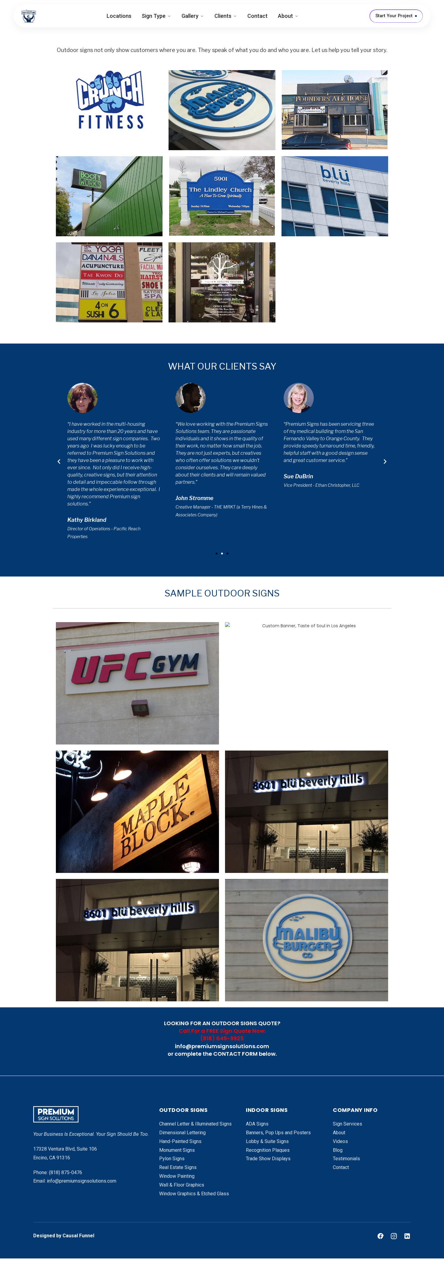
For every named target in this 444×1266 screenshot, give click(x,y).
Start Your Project (394, 15)
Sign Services (347, 1124)
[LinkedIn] (407, 1236)
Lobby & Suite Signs (267, 1141)
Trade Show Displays (268, 1158)
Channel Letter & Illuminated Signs (195, 1124)
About (285, 16)
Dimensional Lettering (182, 1132)
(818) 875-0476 (65, 1172)
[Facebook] (380, 1236)
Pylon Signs (172, 1158)
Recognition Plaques (268, 1150)
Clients (222, 16)
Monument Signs (177, 1150)
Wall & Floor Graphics (181, 1185)
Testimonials (346, 1158)
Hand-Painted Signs (180, 1141)
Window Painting (177, 1176)
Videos (340, 1141)
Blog (338, 1150)
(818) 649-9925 (222, 1038)
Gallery (190, 16)
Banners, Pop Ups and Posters (278, 1132)
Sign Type (154, 16)
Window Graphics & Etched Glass (194, 1194)
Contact (257, 16)
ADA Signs (257, 1124)
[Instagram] (393, 1236)
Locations (119, 16)
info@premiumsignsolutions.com (222, 1046)
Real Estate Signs (178, 1167)
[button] (216, 553)
